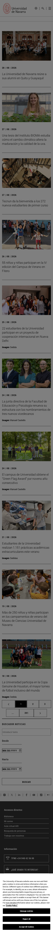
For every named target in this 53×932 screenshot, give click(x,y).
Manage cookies (26, 911)
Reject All (26, 919)
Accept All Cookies (26, 927)
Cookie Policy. (11, 905)
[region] (26, 902)
